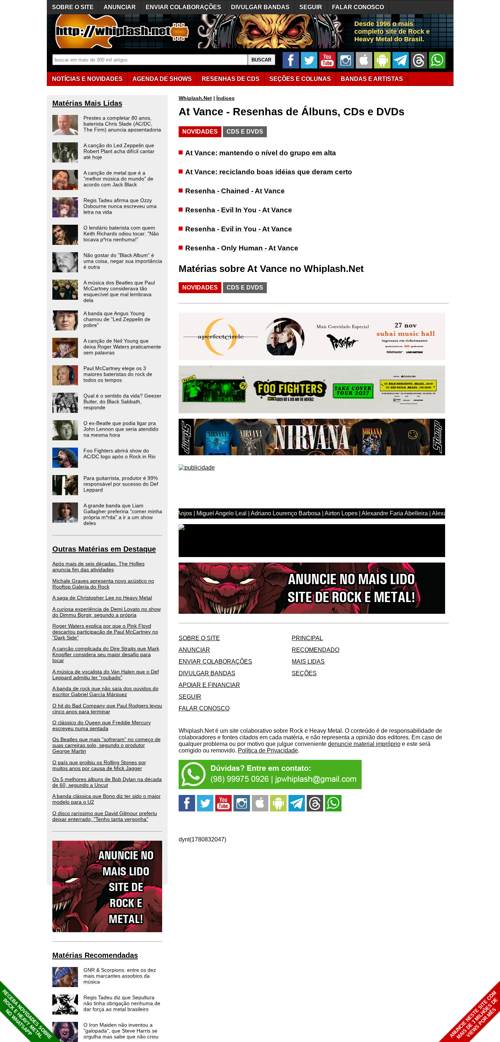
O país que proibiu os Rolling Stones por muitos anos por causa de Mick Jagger (99, 765)
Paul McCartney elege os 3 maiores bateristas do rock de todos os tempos (117, 374)
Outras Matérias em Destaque (104, 549)
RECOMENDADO (315, 650)
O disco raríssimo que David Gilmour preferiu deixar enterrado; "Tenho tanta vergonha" (104, 816)
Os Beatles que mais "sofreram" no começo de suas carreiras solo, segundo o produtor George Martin (106, 745)
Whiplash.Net (195, 98)
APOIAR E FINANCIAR (209, 685)
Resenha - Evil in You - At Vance (238, 229)
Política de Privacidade (268, 750)
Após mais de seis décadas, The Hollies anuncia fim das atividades (98, 566)
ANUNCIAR (120, 7)
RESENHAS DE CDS (231, 79)
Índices (225, 98)
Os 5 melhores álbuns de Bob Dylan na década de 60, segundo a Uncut (107, 782)
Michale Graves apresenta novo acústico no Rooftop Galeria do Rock (103, 584)
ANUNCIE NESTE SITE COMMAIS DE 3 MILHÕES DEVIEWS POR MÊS (474, 1015)
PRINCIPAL (307, 638)
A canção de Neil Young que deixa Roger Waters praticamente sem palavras (122, 346)
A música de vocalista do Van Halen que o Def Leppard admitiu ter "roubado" (105, 674)
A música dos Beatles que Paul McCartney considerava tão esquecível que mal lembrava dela (119, 291)
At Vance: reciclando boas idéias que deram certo (268, 172)
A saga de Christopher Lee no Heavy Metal (102, 598)
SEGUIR (310, 7)
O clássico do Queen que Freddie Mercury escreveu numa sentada (101, 725)
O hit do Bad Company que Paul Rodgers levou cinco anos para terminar (107, 708)
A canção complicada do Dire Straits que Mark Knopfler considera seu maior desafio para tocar (105, 654)
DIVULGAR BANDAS (260, 7)
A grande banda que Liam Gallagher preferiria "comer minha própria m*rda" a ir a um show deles (122, 514)
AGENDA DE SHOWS (162, 79)
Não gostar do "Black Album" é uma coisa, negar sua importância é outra (122, 261)
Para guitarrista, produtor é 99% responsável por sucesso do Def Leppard (120, 484)
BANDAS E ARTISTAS (372, 79)
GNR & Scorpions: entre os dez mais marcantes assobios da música (119, 976)
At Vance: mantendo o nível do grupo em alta (260, 153)
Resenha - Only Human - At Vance (241, 248)
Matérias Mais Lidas (87, 103)
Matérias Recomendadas (95, 955)
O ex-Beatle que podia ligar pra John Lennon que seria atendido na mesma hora (120, 429)
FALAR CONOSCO (358, 7)
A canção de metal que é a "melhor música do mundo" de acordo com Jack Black (118, 178)
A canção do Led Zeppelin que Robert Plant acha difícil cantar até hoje (118, 151)
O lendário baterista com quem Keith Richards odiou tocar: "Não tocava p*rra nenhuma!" (121, 233)
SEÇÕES (300, 79)
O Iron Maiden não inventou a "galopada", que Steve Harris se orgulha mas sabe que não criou (120, 1030)
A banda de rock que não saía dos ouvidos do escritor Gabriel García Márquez (105, 691)
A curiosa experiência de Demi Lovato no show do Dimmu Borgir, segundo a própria (106, 612)
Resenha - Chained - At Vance (235, 191)
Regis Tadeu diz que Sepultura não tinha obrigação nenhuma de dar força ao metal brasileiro (121, 1003)
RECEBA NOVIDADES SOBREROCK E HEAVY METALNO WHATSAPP (27, 1014)
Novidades (200, 131)
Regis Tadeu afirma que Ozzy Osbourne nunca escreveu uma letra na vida (120, 206)
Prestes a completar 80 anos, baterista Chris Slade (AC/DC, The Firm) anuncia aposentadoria (122, 123)
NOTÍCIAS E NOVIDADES (87, 79)
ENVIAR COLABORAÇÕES (183, 7)
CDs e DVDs (245, 131)
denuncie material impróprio (364, 744)
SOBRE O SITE (73, 7)
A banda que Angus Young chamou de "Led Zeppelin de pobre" (116, 319)
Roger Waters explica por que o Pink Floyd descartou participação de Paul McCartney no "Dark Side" (105, 631)
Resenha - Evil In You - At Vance (238, 210)
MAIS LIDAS (308, 661)
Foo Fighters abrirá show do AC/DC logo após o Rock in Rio (119, 453)
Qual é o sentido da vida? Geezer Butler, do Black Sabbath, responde (122, 401)
